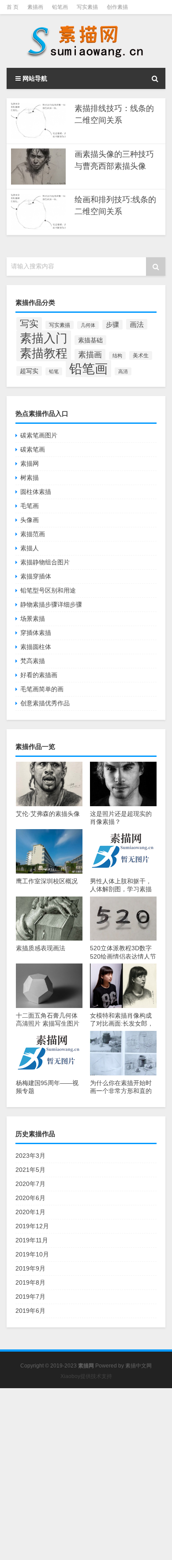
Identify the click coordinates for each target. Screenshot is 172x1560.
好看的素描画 (38, 674)
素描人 (29, 548)
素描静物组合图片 (45, 562)
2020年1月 (30, 1211)
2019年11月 (31, 1240)
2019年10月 (32, 1254)
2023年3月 (30, 1155)
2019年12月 (32, 1226)
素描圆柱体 (35, 646)
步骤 (112, 324)
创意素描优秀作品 (45, 703)
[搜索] (154, 78)
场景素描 (32, 618)
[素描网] (86, 41)
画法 (137, 324)
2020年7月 (30, 1183)
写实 (29, 324)
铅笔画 (60, 7)
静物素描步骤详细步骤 (51, 604)
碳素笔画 (32, 449)
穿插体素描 (35, 632)
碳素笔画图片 (38, 435)
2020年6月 (30, 1197)
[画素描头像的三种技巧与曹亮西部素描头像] (38, 166)
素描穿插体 (35, 576)
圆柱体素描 (35, 491)
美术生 (141, 355)
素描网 (29, 463)
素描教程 (43, 353)
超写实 (29, 370)
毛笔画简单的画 (42, 689)
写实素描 (87, 7)
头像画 (29, 519)
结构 (117, 355)
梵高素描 (32, 660)
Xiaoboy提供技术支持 (86, 1376)
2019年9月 (30, 1268)
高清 (123, 371)
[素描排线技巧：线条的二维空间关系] (38, 121)
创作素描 (117, 7)
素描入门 (43, 338)
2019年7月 (30, 1296)
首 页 (13, 7)
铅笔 (54, 371)
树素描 (29, 477)
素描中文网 (138, 1366)
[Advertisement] (86, 1474)
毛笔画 (29, 505)
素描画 (35, 7)
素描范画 (32, 533)
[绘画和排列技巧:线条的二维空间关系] (38, 212)
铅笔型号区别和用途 (48, 590)
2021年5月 (30, 1169)
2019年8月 (30, 1282)
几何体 (88, 325)
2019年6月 (30, 1310)
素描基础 (90, 340)
